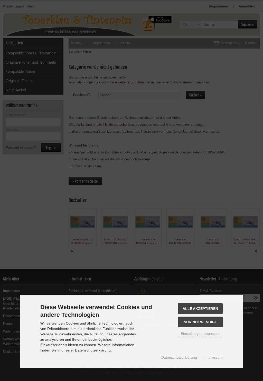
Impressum (213, 357)
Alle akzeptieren (200, 309)
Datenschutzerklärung (179, 357)
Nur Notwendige (200, 322)
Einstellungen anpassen (200, 333)
